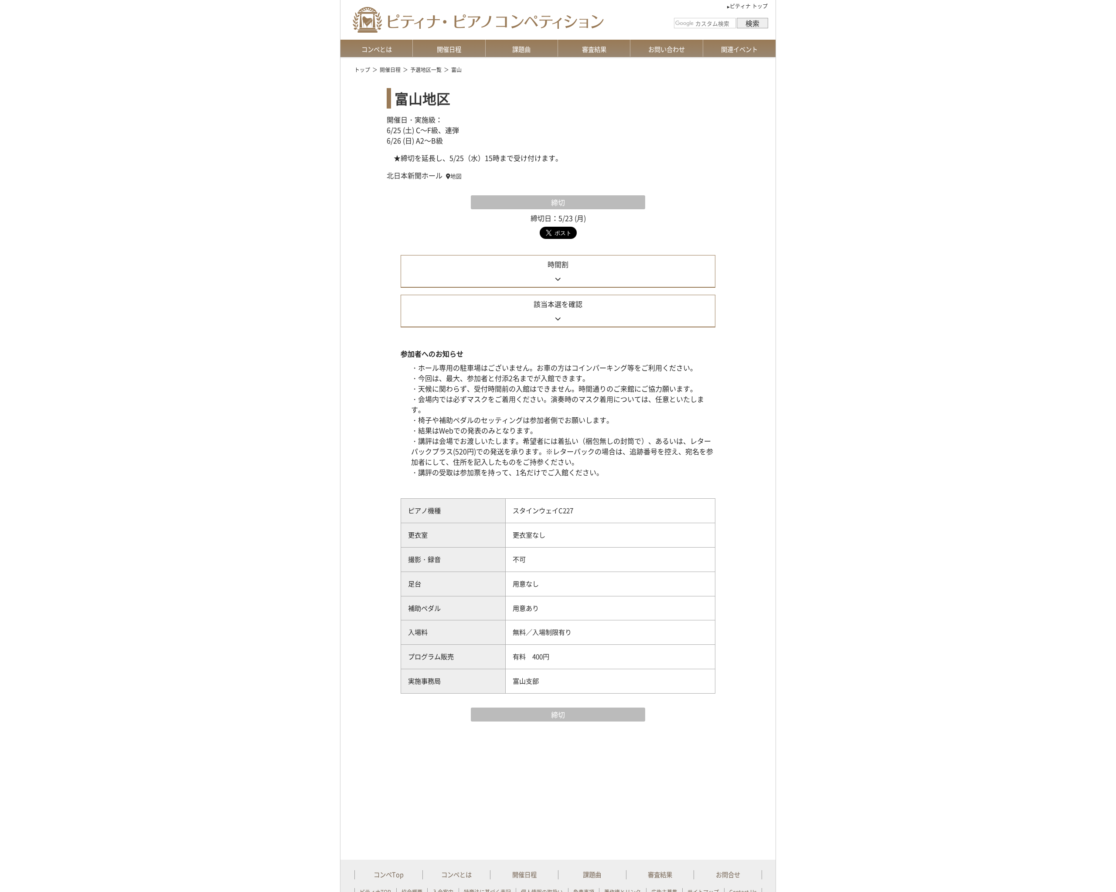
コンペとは (376, 49)
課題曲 (521, 49)
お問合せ (728, 874)
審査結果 (594, 49)
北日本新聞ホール (414, 175)
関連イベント (739, 49)
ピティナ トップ (749, 6)
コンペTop (389, 874)
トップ (362, 70)
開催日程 (449, 49)
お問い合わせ (666, 49)
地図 (456, 176)
